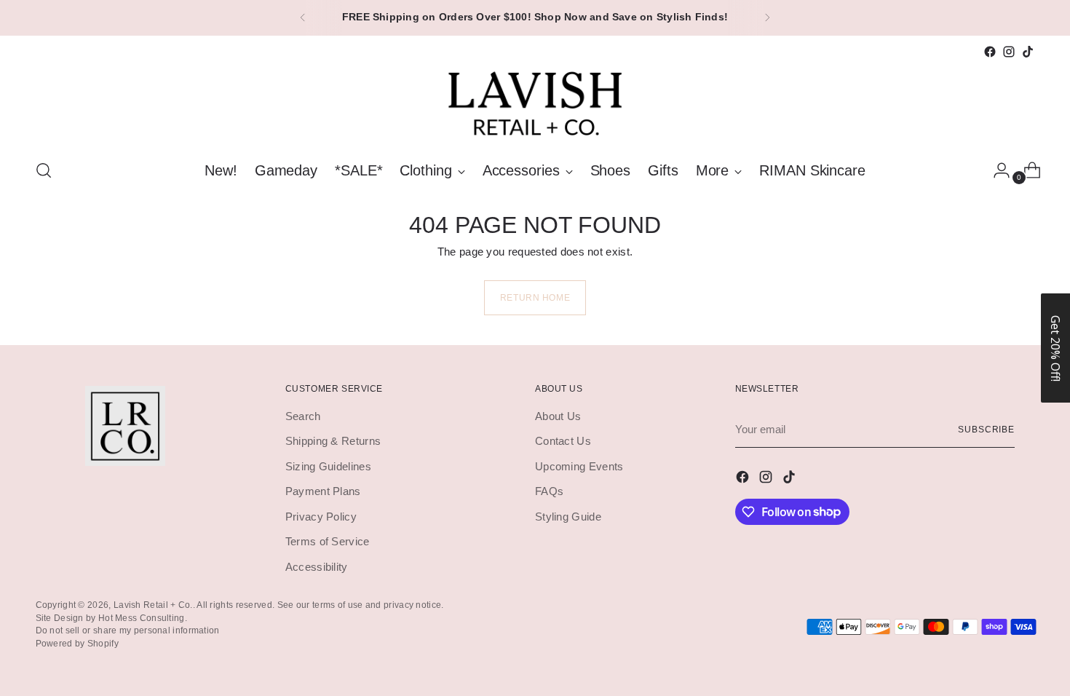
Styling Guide (568, 516)
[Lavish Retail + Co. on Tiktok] (1027, 51)
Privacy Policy (321, 516)
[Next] (767, 18)
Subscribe (986, 429)
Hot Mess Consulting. (142, 617)
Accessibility (316, 567)
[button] (1055, 348)
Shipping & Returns (333, 441)
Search (303, 416)
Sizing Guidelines (328, 466)
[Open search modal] (43, 170)
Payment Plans (323, 491)
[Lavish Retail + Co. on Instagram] (1008, 51)
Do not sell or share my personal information (128, 630)
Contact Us (563, 441)
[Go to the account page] (995, 170)
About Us (558, 416)
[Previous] (303, 18)
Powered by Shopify (77, 643)
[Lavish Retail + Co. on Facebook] (989, 51)
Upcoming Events (579, 466)
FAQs (549, 491)
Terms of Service (327, 541)
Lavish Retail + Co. (153, 604)
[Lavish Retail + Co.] (535, 104)
